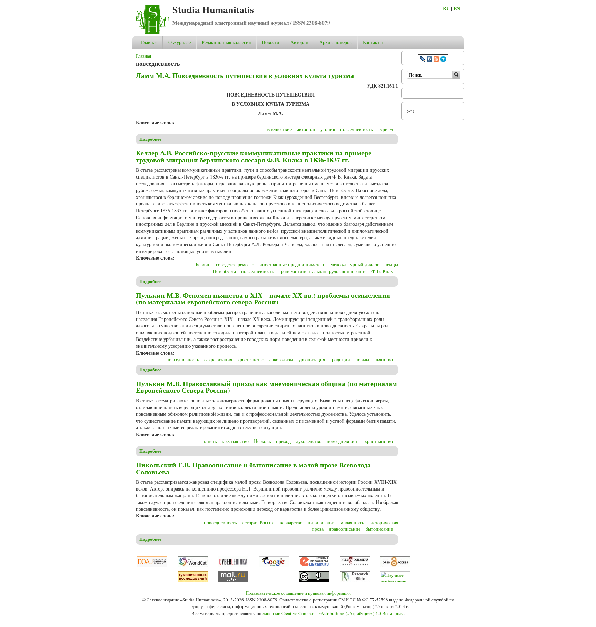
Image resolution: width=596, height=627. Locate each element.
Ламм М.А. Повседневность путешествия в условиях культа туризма (245, 75)
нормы (362, 359)
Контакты (373, 42)
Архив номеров (335, 42)
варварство (291, 522)
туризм (385, 129)
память (209, 441)
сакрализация (218, 359)
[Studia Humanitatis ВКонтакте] (429, 60)
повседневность (356, 129)
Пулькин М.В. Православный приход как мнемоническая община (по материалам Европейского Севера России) (266, 386)
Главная (149, 42)
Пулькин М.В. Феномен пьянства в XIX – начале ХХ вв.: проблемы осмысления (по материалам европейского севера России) (263, 298)
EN (457, 8)
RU (446, 8)
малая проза (352, 522)
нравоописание (344, 529)
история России (258, 522)
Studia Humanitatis (213, 9)
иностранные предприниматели (292, 264)
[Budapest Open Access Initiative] (395, 565)
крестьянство (250, 359)
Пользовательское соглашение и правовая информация (298, 593)
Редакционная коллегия (226, 42)
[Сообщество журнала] (423, 60)
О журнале (179, 42)
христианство (379, 441)
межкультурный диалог (355, 264)
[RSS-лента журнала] (436, 60)
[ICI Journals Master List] (355, 565)
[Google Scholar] (274, 565)
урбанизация (311, 359)
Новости (270, 42)
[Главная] (152, 32)
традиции (340, 359)
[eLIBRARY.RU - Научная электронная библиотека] (314, 565)
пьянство (383, 359)
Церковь (262, 441)
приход (283, 441)
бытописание (379, 529)
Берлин (203, 264)
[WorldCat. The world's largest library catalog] (193, 565)
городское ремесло (235, 264)
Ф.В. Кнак (382, 271)
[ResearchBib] (355, 580)
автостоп (306, 129)
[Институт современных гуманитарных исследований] (193, 580)
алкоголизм (281, 359)
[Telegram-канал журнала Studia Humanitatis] (443, 60)
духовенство (308, 441)
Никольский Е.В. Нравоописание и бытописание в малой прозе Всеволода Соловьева (253, 468)
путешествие (278, 129)
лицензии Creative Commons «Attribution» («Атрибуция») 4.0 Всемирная (333, 613)
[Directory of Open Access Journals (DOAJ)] (152, 565)
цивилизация (321, 522)
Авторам (299, 42)
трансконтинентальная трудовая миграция (322, 271)
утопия (327, 129)
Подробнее (150, 138)
